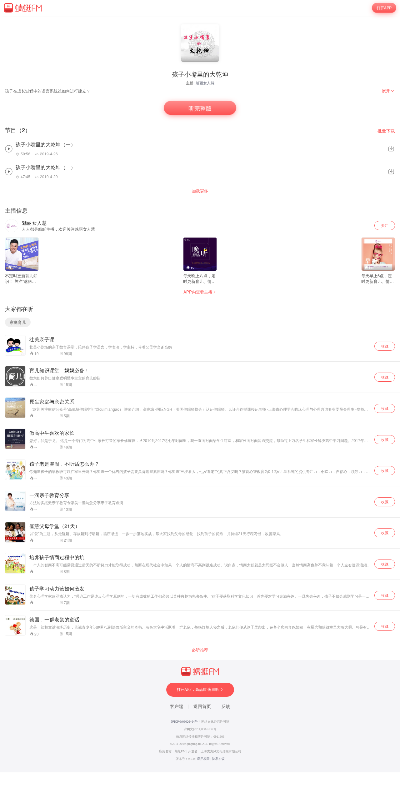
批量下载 (386, 131)
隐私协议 (218, 758)
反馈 (225, 706)
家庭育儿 (18, 322)
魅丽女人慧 (205, 82)
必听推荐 (200, 650)
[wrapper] (200, 394)
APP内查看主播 (197, 292)
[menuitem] (388, 90)
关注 (384, 225)
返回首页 (202, 706)
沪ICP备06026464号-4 (185, 721)
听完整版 (200, 108)
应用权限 (203, 758)
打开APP (384, 8)
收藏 (384, 346)
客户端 (176, 706)
